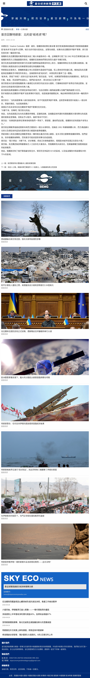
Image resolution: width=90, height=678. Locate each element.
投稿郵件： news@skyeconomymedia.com (15, 593)
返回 (87, 29)
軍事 (17, 29)
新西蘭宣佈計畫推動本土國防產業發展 (22, 163)
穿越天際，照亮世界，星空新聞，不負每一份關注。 (20, 669)
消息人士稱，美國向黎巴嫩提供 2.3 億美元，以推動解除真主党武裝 (32, 167)
